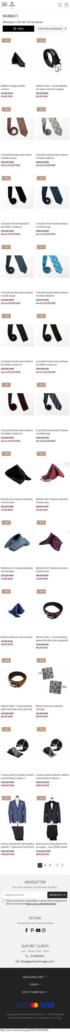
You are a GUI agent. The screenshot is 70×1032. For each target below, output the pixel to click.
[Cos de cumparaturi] (66, 5)
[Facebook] (26, 930)
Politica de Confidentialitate (40, 903)
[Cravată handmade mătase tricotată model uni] (17, 335)
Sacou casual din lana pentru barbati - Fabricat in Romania (17, 845)
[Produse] (5, 5)
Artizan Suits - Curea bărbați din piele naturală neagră (51, 87)
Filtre (20, 28)
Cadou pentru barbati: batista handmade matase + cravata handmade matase (17, 776)
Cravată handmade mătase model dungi (52, 225)
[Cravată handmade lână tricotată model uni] (17, 197)
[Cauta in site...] (60, 5)
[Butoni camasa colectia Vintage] (52, 680)
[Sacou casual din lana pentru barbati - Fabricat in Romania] (17, 817)
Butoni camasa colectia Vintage (49, 707)
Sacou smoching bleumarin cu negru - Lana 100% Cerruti (51, 845)
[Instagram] (43, 930)
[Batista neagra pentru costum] (17, 60)
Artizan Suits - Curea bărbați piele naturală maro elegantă (52, 639)
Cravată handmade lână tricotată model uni (15, 225)
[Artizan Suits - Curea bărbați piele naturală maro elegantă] (52, 611)
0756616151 (37, 956)
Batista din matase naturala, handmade (17, 501)
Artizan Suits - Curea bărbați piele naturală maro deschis (16, 707)
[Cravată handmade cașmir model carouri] (17, 129)
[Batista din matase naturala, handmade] (17, 473)
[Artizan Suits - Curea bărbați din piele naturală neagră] (52, 60)
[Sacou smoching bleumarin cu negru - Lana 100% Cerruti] (52, 817)
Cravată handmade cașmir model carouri (16, 156)
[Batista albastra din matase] (17, 611)
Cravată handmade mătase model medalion (52, 156)
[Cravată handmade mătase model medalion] (52, 129)
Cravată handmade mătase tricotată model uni (17, 363)
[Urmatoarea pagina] (62, 865)
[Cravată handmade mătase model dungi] (52, 197)
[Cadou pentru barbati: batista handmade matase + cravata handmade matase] (17, 749)
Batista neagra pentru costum (13, 87)
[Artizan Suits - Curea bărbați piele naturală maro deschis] (17, 680)
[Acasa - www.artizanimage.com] (23, 5)
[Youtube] (38, 930)
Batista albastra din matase (16, 637)
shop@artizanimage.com (37, 961)
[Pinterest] (32, 930)
